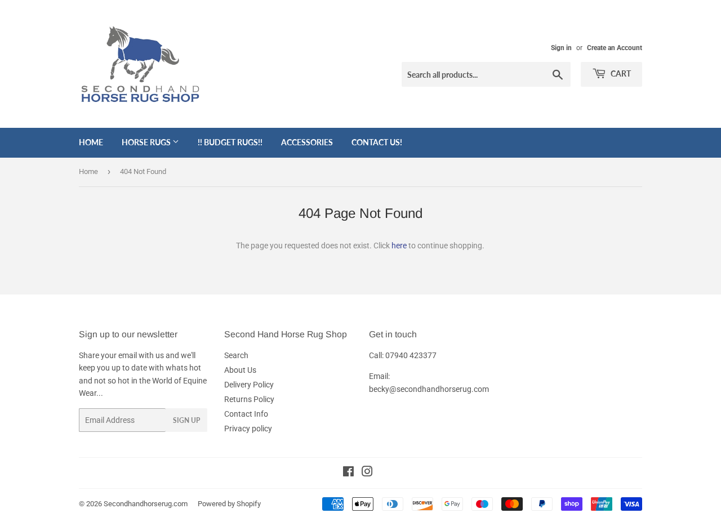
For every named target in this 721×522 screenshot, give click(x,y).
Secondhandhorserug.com (146, 503)
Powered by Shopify (229, 503)
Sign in (561, 48)
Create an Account (614, 48)
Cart (620, 73)
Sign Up (186, 420)
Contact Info (246, 413)
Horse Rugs (147, 142)
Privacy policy (248, 428)
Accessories (307, 142)
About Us (240, 369)
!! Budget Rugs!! (230, 142)
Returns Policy (249, 399)
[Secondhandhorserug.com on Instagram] (367, 473)
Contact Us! (376, 142)
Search (236, 355)
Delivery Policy (249, 384)
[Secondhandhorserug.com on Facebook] (348, 473)
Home (91, 142)
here (399, 245)
